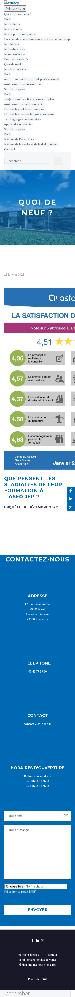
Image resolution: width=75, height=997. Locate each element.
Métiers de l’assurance (19, 139)
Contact (9, 149)
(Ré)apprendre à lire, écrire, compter (29, 99)
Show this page (14, 89)
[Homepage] (11, 2)
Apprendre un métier (18, 124)
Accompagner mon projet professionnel (31, 79)
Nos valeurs (12, 24)
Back (7, 19)
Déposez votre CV (16, 59)
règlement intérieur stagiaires (37, 964)
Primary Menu (15, 8)
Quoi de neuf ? (13, 64)
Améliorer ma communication (24, 104)
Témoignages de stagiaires (22, 119)
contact (52, 954)
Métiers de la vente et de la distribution (31, 144)
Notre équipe (13, 29)
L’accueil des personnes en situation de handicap (37, 39)
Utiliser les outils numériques (24, 109)
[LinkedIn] (37, 940)
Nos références (14, 49)
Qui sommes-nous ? (17, 14)
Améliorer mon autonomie (22, 84)
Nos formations (15, 69)
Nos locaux (11, 44)
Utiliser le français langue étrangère (29, 114)
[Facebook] (32, 940)
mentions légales (28, 954)
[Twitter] (42, 940)
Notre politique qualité (20, 34)
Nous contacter (14, 54)
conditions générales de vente (38, 959)
